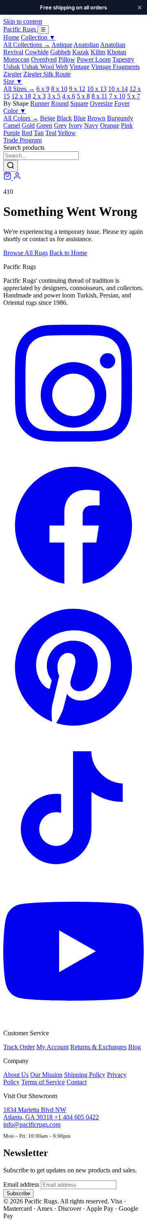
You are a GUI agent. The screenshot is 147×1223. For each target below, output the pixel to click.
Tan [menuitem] (39, 132)
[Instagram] (73, 451)
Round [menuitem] (60, 103)
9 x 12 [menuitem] (77, 88)
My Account (52, 1046)
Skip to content (22, 21)
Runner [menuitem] (39, 103)
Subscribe (18, 1193)
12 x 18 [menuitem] (21, 96)
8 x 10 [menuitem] (59, 88)
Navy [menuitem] (91, 125)
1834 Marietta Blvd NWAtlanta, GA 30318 (34, 1113)
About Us (16, 1074)
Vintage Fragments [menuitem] (115, 66)
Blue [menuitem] (80, 118)
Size (12, 81)
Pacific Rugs (20, 29)
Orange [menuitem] (109, 125)
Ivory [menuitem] (75, 125)
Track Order (19, 1046)
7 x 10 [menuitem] (117, 96)
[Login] (17, 177)
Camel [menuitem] (11, 125)
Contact (77, 1082)
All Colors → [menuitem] (20, 118)
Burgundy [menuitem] (120, 118)
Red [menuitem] (27, 132)
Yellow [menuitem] (67, 132)
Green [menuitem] (44, 125)
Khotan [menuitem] (116, 52)
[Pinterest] (73, 735)
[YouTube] (73, 1019)
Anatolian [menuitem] (86, 44)
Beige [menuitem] (47, 118)
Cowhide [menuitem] (37, 52)
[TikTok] (73, 877)
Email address (21, 1184)
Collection (38, 37)
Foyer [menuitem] (121, 103)
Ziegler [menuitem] (12, 74)
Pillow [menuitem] (66, 59)
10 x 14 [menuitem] (118, 88)
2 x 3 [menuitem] (39, 96)
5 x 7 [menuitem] (133, 96)
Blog (134, 1046)
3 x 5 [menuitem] (53, 96)
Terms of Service (43, 1082)
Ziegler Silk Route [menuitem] (47, 74)
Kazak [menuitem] (80, 52)
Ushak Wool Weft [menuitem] (45, 66)
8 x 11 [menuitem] (99, 96)
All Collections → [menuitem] (26, 44)
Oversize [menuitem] (101, 103)
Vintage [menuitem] (79, 66)
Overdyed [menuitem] (44, 59)
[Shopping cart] (8, 177)
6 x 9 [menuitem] (42, 88)
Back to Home (68, 252)
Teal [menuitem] (50, 132)
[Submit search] (10, 166)
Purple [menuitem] (11, 132)
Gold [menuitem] (28, 125)
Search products (24, 147)
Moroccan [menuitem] (16, 59)
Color (14, 110)
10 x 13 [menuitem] (97, 88)
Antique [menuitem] (61, 44)
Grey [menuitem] (60, 125)
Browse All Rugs (25, 252)
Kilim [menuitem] (98, 52)
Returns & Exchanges (98, 1046)
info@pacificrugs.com (31, 1124)
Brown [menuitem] (96, 118)
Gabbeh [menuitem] (60, 52)
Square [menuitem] (79, 103)
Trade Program (22, 140)
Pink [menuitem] (127, 125)
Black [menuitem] (64, 118)
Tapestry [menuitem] (123, 59)
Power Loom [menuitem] (94, 59)
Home (11, 37)
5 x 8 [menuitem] (83, 96)
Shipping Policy (84, 1074)
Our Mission (46, 1074)
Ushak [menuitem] (11, 66)
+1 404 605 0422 (76, 1117)
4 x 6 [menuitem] (68, 96)
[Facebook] (73, 593)
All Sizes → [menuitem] (19, 88)
